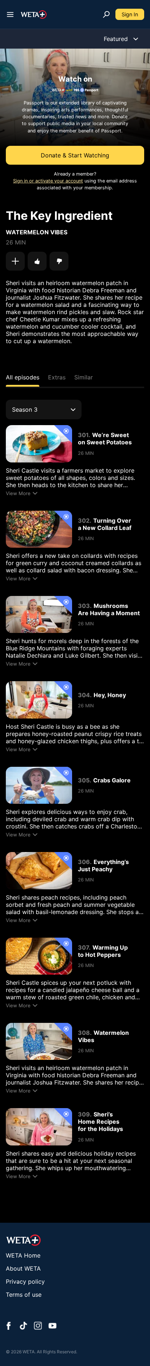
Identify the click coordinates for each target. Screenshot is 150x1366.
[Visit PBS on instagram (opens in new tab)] (37, 1326)
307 (83, 947)
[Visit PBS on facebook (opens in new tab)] (8, 1326)
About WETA (23, 1268)
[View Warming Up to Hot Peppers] (39, 956)
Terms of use (24, 1294)
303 (84, 605)
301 (83, 435)
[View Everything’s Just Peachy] (39, 870)
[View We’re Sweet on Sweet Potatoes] (39, 443)
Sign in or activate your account (48, 181)
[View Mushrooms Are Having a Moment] (39, 614)
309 (84, 1114)
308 (84, 1032)
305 (84, 780)
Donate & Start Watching (75, 155)
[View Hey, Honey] (39, 699)
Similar (83, 377)
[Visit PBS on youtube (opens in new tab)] (52, 1326)
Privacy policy (25, 1281)
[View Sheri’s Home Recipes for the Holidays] (39, 1126)
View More (18, 493)
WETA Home (23, 1255)
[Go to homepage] (33, 14)
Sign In (130, 14)
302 (84, 520)
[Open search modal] (106, 14)
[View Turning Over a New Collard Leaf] (39, 529)
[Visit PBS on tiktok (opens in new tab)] (23, 1326)
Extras (57, 377)
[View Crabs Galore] (39, 785)
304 (84, 695)
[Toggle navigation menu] (10, 14)
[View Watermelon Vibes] (39, 1041)
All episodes (22, 377)
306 (84, 861)
